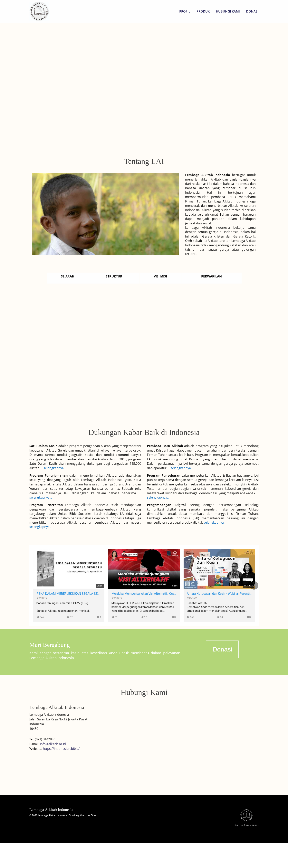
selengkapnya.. (40, 527)
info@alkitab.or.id (53, 744)
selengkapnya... (54, 468)
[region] (144, 83)
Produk (203, 11)
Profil (184, 11)
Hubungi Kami (228, 11)
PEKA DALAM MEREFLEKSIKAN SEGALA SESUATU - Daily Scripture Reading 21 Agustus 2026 (68, 593)
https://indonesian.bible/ (61, 748)
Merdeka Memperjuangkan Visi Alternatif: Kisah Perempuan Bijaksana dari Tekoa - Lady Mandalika (143, 593)
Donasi (252, 11)
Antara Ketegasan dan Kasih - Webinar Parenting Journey (219, 593)
